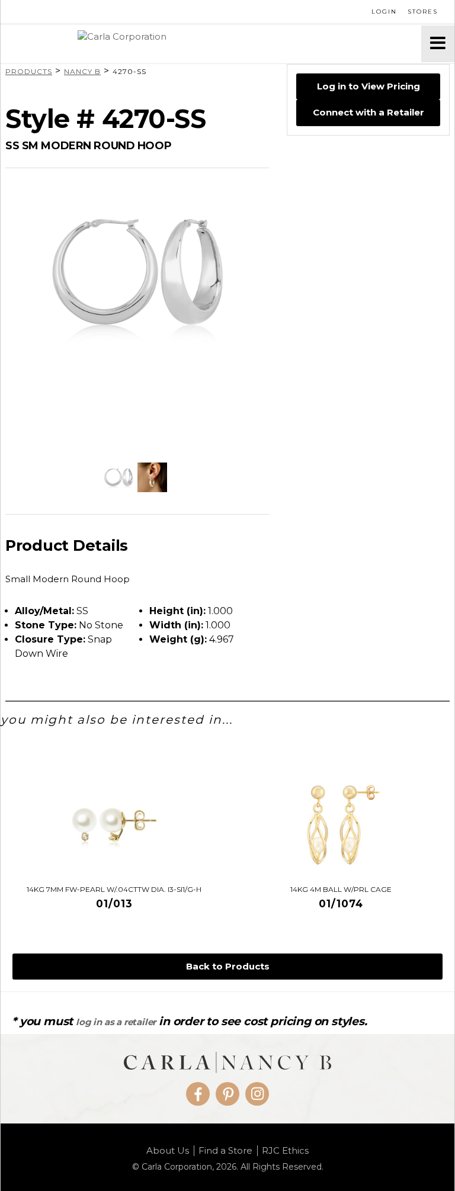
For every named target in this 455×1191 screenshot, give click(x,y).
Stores (423, 11)
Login (384, 11)
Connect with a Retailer (368, 112)
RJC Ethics (285, 1150)
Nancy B (82, 71)
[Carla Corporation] (211, 43)
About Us (167, 1150)
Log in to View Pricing (368, 86)
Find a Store (225, 1150)
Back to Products (228, 966)
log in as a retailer (116, 1022)
